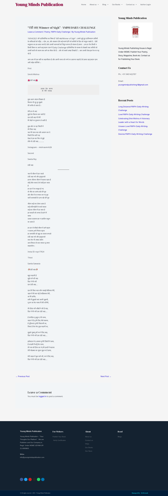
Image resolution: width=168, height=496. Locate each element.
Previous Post (23, 376)
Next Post (106, 376)
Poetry (47, 32)
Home (83, 4)
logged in (42, 396)
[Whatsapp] (38, 479)
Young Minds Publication (39, 4)
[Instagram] (34, 479)
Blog (104, 4)
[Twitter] (25, 479)
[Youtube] (30, 479)
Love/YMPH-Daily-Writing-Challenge (134, 114)
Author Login (145, 4)
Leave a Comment (35, 32)
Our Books (116, 4)
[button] (98, 4)
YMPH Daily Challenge (60, 32)
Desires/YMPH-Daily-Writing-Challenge (135, 134)
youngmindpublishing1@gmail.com (133, 84)
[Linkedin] (42, 479)
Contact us (130, 4)
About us (93, 4)
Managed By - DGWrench (140, 493)
